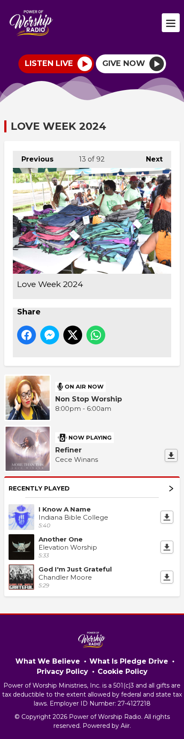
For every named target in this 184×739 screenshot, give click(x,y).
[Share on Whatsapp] (95, 335)
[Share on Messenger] (49, 335)
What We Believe (47, 661)
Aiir (125, 726)
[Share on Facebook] (26, 335)
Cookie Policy (123, 671)
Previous (33, 159)
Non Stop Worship (88, 399)
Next (150, 159)
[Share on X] (72, 335)
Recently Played (39, 488)
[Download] (171, 455)
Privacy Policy (62, 671)
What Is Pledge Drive (128, 661)
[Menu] (171, 22)
